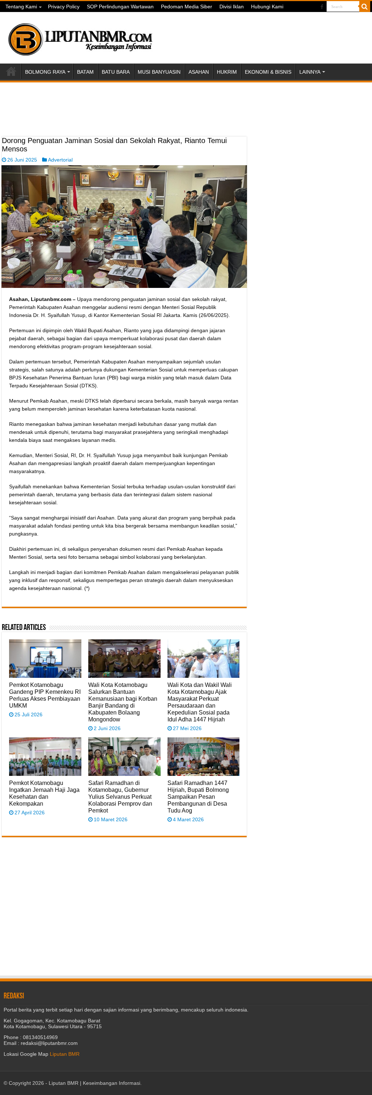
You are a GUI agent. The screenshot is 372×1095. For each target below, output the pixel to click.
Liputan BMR (65, 1054)
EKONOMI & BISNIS (268, 72)
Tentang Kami (21, 6)
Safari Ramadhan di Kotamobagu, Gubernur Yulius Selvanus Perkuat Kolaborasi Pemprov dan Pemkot (120, 796)
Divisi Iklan (231, 6)
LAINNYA (309, 72)
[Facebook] (322, 7)
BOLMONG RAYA (45, 72)
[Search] (364, 6)
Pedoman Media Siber (186, 6)
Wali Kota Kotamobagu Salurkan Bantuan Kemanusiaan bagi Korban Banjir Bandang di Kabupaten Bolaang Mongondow (122, 701)
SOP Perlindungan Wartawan (120, 6)
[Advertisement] (124, 118)
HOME (11, 71)
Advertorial (60, 160)
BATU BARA (116, 72)
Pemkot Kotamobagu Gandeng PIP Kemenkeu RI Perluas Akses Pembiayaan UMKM (45, 695)
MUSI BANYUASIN (159, 72)
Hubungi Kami (267, 6)
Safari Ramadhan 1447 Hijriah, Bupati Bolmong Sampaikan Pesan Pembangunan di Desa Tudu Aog (198, 796)
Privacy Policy (64, 6)
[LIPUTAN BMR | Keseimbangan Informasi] (80, 36)
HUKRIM (227, 72)
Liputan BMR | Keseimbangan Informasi (94, 1083)
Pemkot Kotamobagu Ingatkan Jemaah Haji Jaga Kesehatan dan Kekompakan (44, 793)
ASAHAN (199, 72)
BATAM (85, 72)
